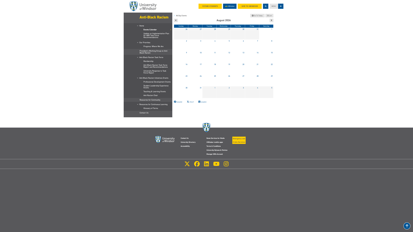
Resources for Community (150, 100)
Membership (148, 61)
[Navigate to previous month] (176, 20)
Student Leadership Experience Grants (156, 86)
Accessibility (185, 146)
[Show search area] (265, 6)
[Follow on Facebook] (197, 165)
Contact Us (144, 112)
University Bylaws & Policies (216, 150)
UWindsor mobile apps (214, 142)
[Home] (143, 6)
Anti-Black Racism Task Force (151, 57)
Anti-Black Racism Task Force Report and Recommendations (155, 66)
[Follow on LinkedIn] (206, 165)
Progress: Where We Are (153, 46)
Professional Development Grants (157, 82)
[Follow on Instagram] (226, 165)
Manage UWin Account (214, 154)
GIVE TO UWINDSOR (250, 6)
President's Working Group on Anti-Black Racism (154, 52)
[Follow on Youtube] (216, 165)
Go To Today (258, 15)
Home (142, 25)
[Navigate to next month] (271, 20)
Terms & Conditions (213, 146)
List (270, 15)
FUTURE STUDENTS (210, 6)
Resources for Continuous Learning (153, 104)
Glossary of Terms (150, 108)
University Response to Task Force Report (154, 72)
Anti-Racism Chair (150, 95)
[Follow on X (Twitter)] (187, 165)
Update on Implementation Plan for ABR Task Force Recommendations (156, 35)
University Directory (188, 142)
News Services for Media (215, 138)
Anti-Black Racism (154, 17)
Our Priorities (145, 42)
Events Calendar (150, 29)
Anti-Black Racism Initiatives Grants (154, 78)
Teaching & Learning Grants (154, 91)
